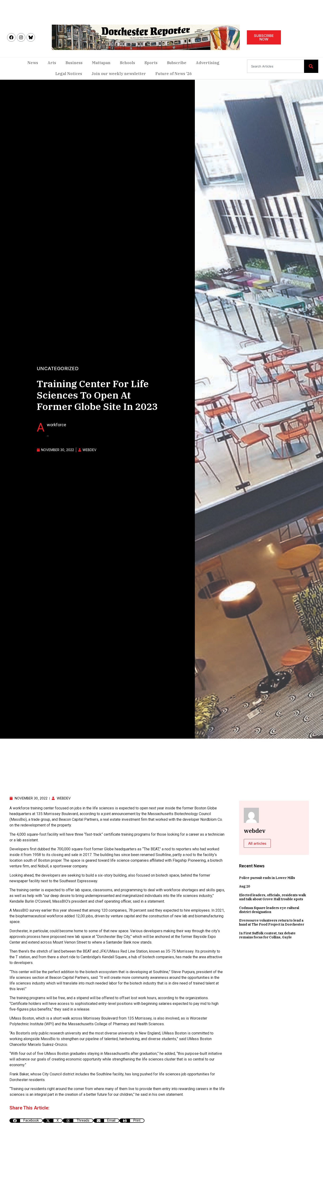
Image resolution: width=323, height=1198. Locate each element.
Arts (52, 62)
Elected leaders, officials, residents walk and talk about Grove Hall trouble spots (272, 897)
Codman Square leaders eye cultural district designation (269, 910)
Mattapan (101, 62)
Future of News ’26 (173, 73)
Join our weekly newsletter (119, 73)
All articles (257, 843)
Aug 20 (244, 886)
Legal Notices (68, 73)
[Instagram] (21, 37)
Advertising (207, 62)
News (32, 62)
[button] (26, 1120)
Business (74, 62)
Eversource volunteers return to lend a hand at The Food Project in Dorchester (271, 922)
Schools (127, 62)
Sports (150, 62)
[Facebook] (11, 37)
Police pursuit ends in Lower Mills (267, 878)
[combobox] (275, 66)
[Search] (311, 66)
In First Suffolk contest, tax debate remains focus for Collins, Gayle (267, 935)
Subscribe (176, 62)
